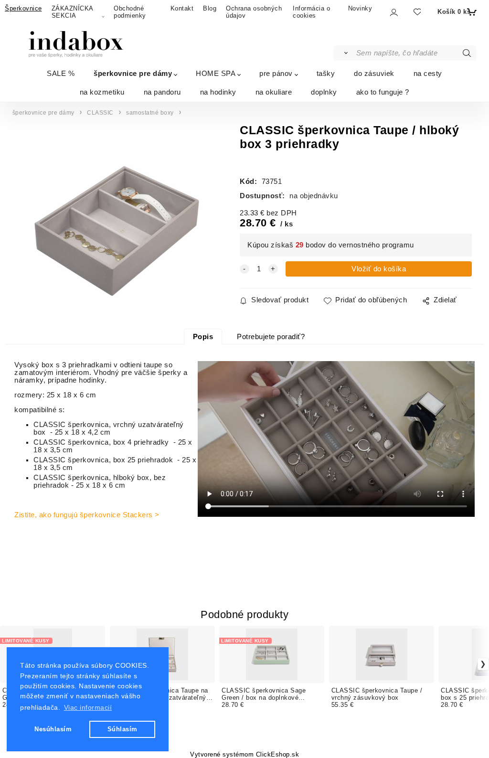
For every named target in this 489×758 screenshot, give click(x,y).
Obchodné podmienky (130, 12)
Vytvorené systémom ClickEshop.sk (244, 754)
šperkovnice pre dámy (133, 73)
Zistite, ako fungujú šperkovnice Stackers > (86, 515)
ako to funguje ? (382, 92)
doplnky (324, 92)
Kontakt (182, 8)
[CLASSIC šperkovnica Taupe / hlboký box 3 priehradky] (116, 232)
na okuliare (273, 92)
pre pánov (276, 73)
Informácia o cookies (311, 12)
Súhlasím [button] (122, 729)
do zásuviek (374, 73)
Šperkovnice (23, 8)
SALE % (60, 73)
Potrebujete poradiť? (271, 337)
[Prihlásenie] (393, 13)
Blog (209, 8)
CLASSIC (100, 112)
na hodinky (218, 92)
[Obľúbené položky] (417, 12)
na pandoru (162, 92)
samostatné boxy (150, 112)
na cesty (428, 73)
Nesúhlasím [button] (53, 729)
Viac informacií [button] (88, 707)
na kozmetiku (102, 92)
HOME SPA (215, 73)
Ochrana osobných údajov (254, 12)
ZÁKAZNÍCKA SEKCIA (72, 12)
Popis (203, 337)
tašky (326, 73)
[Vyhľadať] (344, 53)
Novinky (360, 8)
